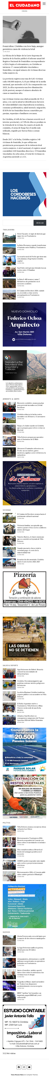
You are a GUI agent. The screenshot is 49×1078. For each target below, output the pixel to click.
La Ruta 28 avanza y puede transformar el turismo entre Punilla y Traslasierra (31, 246)
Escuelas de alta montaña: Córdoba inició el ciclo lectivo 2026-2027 (30, 560)
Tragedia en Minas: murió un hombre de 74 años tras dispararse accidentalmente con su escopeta (30, 984)
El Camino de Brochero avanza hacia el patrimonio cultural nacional (31, 515)
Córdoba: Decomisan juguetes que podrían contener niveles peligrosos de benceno (30, 683)
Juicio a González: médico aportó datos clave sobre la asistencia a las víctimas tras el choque (30, 972)
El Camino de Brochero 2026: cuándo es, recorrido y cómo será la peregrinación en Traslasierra (30, 293)
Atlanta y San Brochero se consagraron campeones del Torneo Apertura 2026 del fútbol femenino (30, 718)
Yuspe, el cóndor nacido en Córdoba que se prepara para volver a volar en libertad (31, 428)
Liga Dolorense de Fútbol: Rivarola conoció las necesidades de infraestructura (30, 671)
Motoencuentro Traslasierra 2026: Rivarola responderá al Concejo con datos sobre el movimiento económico (31, 840)
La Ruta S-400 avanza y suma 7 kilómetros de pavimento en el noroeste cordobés (28, 281)
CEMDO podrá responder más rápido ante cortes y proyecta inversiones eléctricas (31, 863)
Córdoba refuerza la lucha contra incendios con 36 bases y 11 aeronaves (31, 415)
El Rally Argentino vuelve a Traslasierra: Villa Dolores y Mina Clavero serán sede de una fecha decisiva (29, 707)
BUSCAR (40, 223)
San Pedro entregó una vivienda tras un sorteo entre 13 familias (31, 269)
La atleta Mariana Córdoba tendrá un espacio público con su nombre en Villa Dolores (31, 694)
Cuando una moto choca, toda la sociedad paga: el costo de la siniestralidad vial (29, 550)
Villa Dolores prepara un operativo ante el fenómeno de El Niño (30, 438)
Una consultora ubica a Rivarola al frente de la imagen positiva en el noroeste (29, 852)
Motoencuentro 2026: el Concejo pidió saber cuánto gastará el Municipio (31, 873)
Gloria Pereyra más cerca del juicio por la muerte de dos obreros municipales (31, 937)
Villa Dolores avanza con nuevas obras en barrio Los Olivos (31, 828)
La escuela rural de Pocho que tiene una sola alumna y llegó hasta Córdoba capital (31, 258)
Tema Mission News (17, 1075)
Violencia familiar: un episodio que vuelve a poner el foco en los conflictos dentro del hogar (31, 527)
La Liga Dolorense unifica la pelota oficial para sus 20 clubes (30, 949)
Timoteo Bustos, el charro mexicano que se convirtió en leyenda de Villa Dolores (30, 539)
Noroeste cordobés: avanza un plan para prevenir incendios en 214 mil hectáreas (30, 405)
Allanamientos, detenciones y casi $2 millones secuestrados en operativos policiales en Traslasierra (31, 961)
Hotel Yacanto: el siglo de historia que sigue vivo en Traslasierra (31, 235)
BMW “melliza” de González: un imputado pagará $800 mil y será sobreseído (29, 995)
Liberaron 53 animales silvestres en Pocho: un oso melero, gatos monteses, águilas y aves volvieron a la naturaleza (31, 451)
